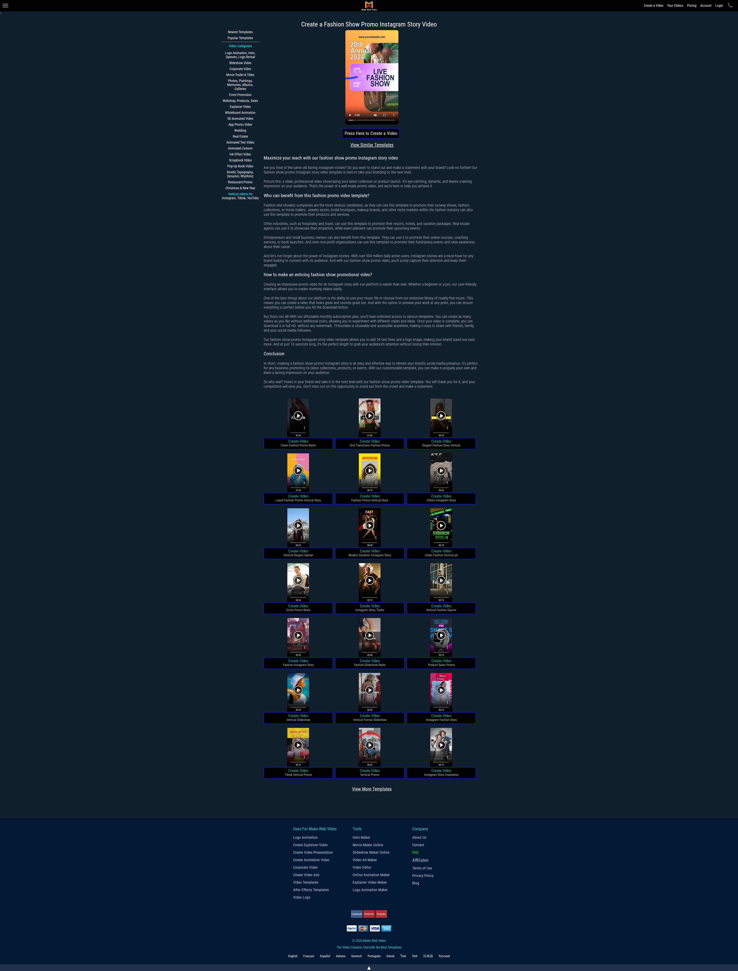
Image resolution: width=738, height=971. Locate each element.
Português (374, 956)
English (293, 956)
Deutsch (356, 956)
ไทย (403, 956)
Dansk (390, 956)
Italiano (341, 956)
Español (325, 956)
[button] (298, 418)
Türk (414, 956)
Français (308, 956)
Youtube (381, 914)
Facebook (357, 914)
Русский (444, 956)
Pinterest (369, 914)
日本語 (428, 956)
